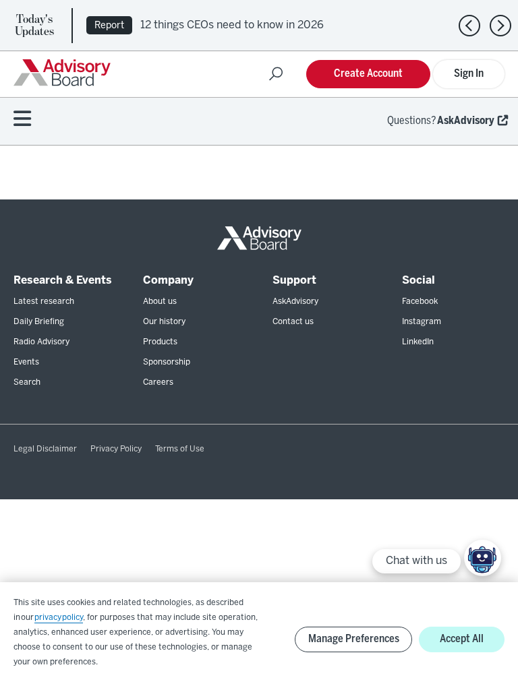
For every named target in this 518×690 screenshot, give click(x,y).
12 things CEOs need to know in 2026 (232, 25)
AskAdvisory (465, 121)
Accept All (462, 639)
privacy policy (58, 617)
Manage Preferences (353, 639)
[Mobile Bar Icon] (22, 119)
